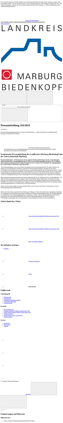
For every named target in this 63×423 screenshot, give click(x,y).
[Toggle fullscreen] (4, 409)
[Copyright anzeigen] (16, 147)
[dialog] (31, 12)
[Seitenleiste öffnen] (40, 97)
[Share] (3, 409)
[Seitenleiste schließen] (14, 401)
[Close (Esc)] (1, 409)
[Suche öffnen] (14, 97)
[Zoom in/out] (6, 409)
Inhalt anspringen (5, 23)
